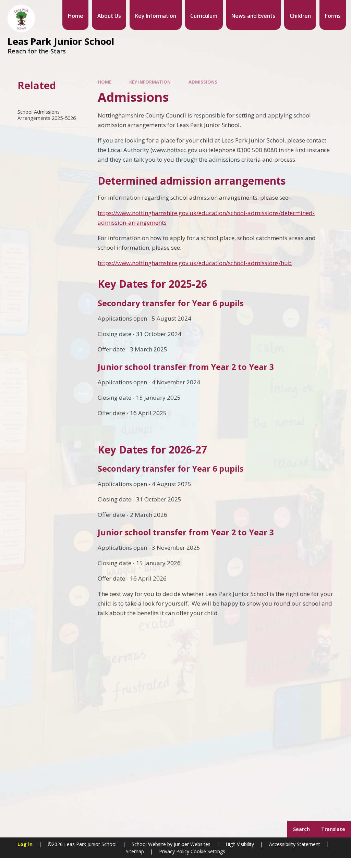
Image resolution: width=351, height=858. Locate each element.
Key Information (150, 82)
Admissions (203, 82)
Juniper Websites (191, 844)
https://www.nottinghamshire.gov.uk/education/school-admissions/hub (195, 263)
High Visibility (240, 844)
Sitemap (135, 851)
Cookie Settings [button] (208, 851)
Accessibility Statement (294, 844)
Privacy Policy (174, 851)
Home (104, 82)
